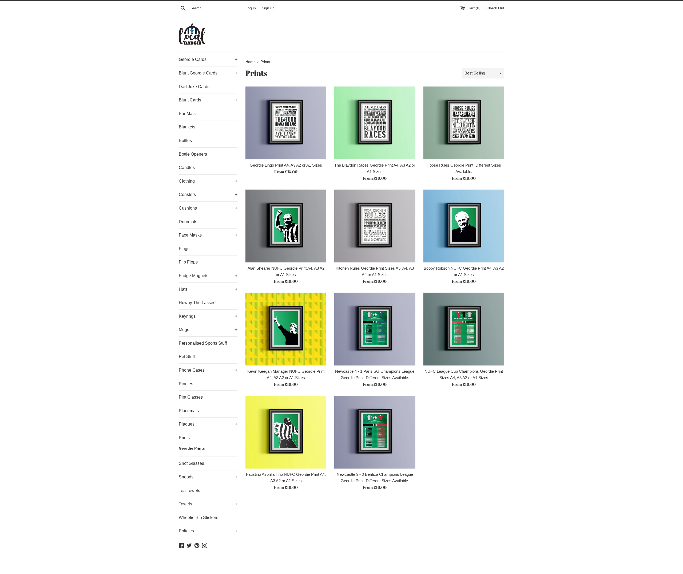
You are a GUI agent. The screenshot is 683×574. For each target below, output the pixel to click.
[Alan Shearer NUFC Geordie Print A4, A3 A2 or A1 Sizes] (285, 226)
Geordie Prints (192, 448)
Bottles (185, 140)
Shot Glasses (191, 463)
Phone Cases (208, 370)
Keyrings (208, 316)
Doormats (188, 221)
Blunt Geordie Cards (208, 73)
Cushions (208, 208)
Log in (250, 8)
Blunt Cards (208, 100)
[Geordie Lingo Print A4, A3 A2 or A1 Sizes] (285, 123)
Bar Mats (187, 113)
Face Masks (208, 235)
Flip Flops (188, 262)
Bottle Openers (193, 154)
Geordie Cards (208, 59)
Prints (208, 437)
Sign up (268, 8)
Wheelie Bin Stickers (198, 517)
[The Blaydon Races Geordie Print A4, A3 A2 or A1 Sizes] (374, 123)
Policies (208, 531)
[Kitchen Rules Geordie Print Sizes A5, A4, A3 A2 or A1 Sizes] (374, 226)
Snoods (208, 477)
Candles (187, 167)
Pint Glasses (191, 397)
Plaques (208, 424)
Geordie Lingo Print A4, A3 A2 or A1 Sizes (286, 165)
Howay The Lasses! (197, 302)
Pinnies (186, 384)
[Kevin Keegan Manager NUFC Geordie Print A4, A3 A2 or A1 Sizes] (285, 329)
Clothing (208, 181)
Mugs (208, 329)
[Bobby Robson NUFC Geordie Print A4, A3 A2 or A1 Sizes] (463, 226)
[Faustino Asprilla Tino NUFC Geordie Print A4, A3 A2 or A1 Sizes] (285, 432)
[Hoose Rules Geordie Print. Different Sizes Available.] (463, 123)
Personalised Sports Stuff (203, 343)
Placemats (189, 410)
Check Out (495, 8)
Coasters (208, 194)
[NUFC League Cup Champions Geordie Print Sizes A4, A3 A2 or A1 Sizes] (463, 329)
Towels (208, 504)
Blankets (187, 127)
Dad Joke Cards (194, 86)
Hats (208, 289)
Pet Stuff (187, 356)
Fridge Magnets (208, 275)
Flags (184, 248)
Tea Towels (189, 490)
